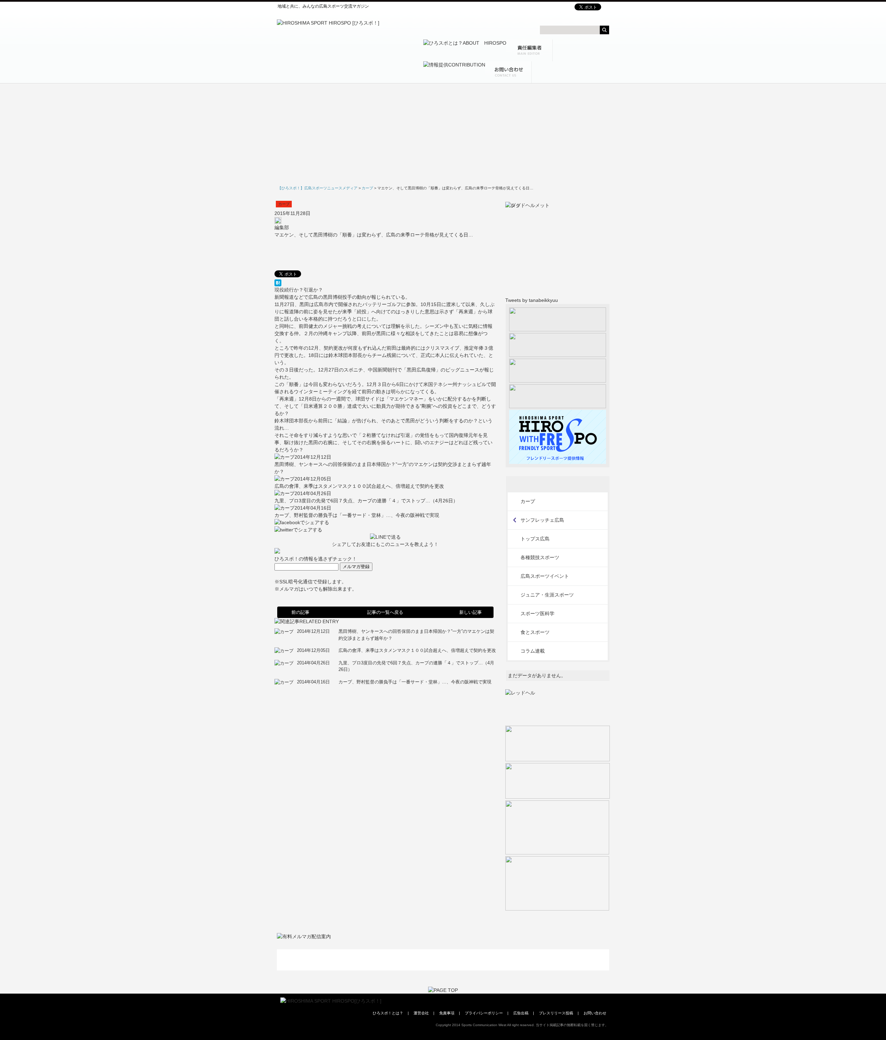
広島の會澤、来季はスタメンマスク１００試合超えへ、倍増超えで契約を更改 (359, 486)
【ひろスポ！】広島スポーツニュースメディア (318, 188)
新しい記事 (470, 612)
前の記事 (300, 612)
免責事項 (446, 1013)
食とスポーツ (535, 632)
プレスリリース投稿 (556, 1013)
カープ (284, 204)
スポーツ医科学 (537, 613)
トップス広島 (535, 538)
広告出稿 (520, 1013)
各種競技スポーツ (540, 557)
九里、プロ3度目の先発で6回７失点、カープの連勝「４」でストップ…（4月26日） (366, 500)
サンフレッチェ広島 (542, 520)
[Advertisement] (443, 135)
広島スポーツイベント (545, 576)
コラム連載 (533, 651)
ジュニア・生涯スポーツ (547, 595)
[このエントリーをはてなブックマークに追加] (385, 282)
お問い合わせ (595, 1013)
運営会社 (421, 1013)
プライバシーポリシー (484, 1013)
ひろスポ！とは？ (388, 1013)
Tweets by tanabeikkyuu (531, 300)
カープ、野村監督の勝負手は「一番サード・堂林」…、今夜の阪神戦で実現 (356, 515)
